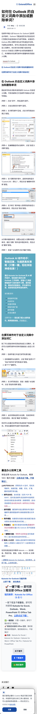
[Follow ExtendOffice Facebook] (3, 685)
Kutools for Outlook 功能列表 (14, 576)
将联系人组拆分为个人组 (19, 543)
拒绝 (25, 710)
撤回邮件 (15, 509)
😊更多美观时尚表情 (19, 525)
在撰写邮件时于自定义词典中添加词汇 (15, 72)
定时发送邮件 (15, 497)
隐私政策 (12, 704)
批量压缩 (30, 519)
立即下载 (7, 579)
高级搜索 (23, 512)
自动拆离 (13, 521)
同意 (9, 710)
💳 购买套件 (18, 662)
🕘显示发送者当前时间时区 (17, 537)
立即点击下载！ (21, 613)
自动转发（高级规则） (23, 500)
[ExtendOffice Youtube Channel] (13, 685)
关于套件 (18, 649)
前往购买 (16, 579)
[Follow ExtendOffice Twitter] (8, 685)
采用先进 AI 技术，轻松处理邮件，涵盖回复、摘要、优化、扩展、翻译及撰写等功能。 (19, 488)
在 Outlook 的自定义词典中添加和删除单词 (17, 67)
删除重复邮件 (15, 512)
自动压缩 (20, 521)
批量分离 (22, 519)
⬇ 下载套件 (18, 655)
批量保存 (15, 519)
